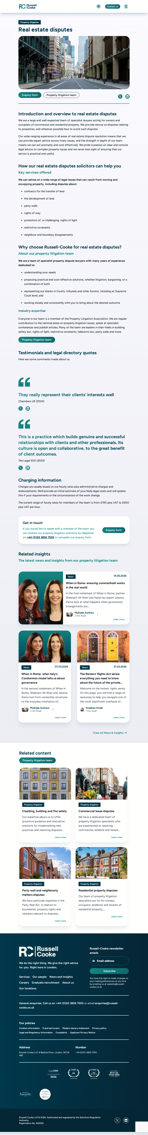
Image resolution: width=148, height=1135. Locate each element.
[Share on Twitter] (120, 96)
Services (24, 976)
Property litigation (29, 22)
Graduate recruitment (45, 982)
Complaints (61, 1032)
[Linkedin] (126, 1120)
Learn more (119, 619)
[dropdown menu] (97, 614)
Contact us (112, 6)
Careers (24, 982)
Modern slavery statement (75, 1028)
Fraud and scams (51, 1028)
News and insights (61, 976)
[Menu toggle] (126, 6)
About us (68, 982)
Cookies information (29, 1028)
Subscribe (109, 971)
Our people (39, 976)
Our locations (27, 988)
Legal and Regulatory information (36, 1032)
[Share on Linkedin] (127, 96)
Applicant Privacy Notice (82, 1032)
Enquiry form (30, 95)
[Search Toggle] (98, 6)
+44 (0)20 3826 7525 (40, 537)
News (71, 576)
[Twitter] (117, 1120)
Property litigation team (61, 95)
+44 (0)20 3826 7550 (70, 1003)
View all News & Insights (108, 732)
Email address (105, 961)
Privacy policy (99, 1028)
